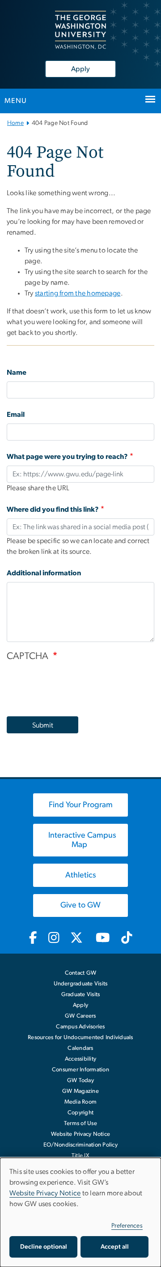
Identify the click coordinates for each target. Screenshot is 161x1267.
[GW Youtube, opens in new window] (103, 938)
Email (16, 414)
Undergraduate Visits (81, 984)
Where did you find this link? (53, 509)
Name (16, 372)
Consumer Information (80, 1070)
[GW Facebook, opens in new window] (32, 938)
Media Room (80, 1102)
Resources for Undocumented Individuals (80, 1037)
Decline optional (43, 1247)
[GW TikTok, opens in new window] (126, 938)
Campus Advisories (80, 1027)
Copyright (80, 1113)
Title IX (80, 1156)
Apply (80, 69)
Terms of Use (80, 1123)
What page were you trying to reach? (67, 456)
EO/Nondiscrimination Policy (80, 1145)
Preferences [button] (127, 1226)
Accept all (115, 1247)
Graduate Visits (80, 994)
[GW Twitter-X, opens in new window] (77, 938)
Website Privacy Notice (80, 1134)
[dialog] (80, 1212)
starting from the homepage (78, 293)
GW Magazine (80, 1091)
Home (15, 123)
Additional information (44, 573)
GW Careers (80, 1016)
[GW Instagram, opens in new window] (53, 938)
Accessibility (80, 1059)
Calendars (80, 1048)
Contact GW (81, 973)
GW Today (80, 1080)
